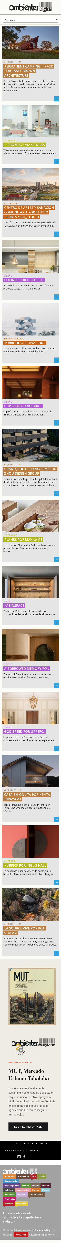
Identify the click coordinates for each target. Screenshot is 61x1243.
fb (24, 1156)
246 (41, 1143)
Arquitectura (23, 1176)
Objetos (35, 1190)
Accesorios (10, 1176)
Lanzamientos (22, 1190)
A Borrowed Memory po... (26, 668)
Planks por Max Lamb (23, 539)
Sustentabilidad (36, 1195)
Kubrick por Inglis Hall (25, 865)
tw (19, 1156)
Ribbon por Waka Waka (24, 145)
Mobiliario (9, 1190)
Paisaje (45, 1190)
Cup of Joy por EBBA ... (23, 406)
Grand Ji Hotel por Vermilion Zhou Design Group (30, 471)
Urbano (35, 1186)
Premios (45, 1186)
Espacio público (12, 1186)
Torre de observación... (25, 343)
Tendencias (10, 1199)
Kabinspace (14, 605)
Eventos (25, 1186)
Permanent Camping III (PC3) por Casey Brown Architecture (28, 71)
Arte (34, 1176)
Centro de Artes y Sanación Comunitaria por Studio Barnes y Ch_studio (29, 212)
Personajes (9, 1195)
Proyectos (21, 1195)
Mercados (9, 1204)
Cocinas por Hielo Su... (24, 280)
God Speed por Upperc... (24, 731)
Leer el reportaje (28, 1127)
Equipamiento (11, 1181)
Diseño (42, 1176)
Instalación (21, 1204)
